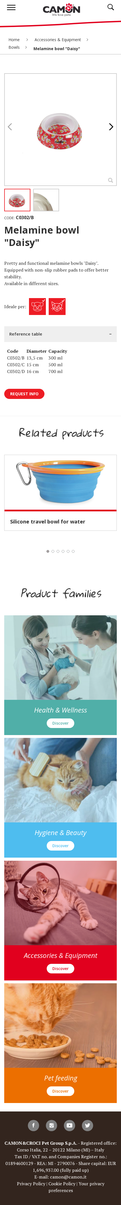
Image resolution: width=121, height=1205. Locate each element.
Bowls (14, 47)
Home (14, 39)
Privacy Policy (31, 1183)
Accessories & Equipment (58, 39)
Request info (24, 393)
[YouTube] (69, 1125)
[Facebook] (33, 1125)
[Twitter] (87, 1125)
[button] (109, 126)
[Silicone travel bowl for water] (60, 482)
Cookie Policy (61, 1183)
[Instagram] (51, 1125)
